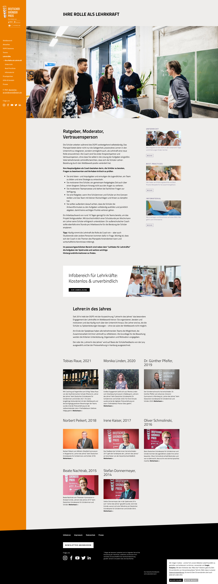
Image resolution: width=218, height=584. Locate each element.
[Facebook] (8, 105)
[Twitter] (16, 105)
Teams (5, 52)
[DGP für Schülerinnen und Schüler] (11, 16)
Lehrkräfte (7, 56)
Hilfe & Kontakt (8, 80)
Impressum (78, 535)
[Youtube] (12, 105)
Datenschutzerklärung (176, 572)
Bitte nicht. (191, 580)
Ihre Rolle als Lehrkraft (13, 60)
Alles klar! (176, 580)
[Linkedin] (20, 105)
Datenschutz (90, 535)
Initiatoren (67, 535)
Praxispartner (8, 76)
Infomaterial (9, 72)
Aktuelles (6, 44)
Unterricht (8, 64)
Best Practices (10, 68)
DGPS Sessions (8, 48)
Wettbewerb (7, 40)
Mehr (149, 155)
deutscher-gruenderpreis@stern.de (12, 91)
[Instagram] (4, 105)
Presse (5, 84)
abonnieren (78, 545)
